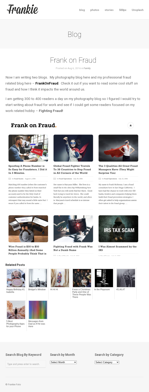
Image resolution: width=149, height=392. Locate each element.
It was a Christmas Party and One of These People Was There (81, 293)
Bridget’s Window (37, 289)
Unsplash (138, 10)
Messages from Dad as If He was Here (36, 324)
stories (109, 10)
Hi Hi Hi (54, 289)
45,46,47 (120, 289)
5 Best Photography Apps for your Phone (15, 324)
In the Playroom (102, 289)
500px (122, 10)
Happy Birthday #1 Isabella (15, 290)
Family (87, 68)
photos (94, 10)
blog (82, 10)
